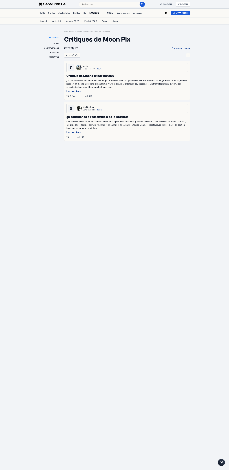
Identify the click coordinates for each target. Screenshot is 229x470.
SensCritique (69, 32)
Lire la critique (73, 91)
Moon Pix (97, 32)
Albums (79, 32)
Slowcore (88, 32)
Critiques (106, 32)
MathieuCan (88, 107)
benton (86, 66)
